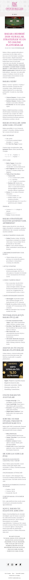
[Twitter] (16, 564)
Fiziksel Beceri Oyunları (14, 575)
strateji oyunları (17, 545)
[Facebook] (8, 564)
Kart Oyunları (15, 536)
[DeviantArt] (20, 564)
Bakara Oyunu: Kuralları (17, 538)
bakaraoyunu (9, 540)
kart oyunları (19, 543)
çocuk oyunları (19, 540)
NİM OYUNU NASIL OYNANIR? (15, 549)
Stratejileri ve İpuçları (11, 547)
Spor (13, 573)
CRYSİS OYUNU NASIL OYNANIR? (15, 551)
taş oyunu (22, 547)
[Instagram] (12, 564)
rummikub (9, 545)
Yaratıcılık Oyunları (20, 573)
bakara (7, 538)
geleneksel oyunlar (11, 542)
